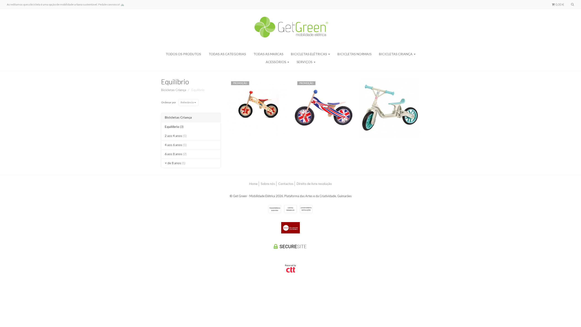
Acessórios (276, 62)
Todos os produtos (183, 54)
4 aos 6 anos (176, 145)
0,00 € (559, 4)
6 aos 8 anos (176, 154)
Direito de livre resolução (314, 184)
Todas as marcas (268, 54)
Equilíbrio (175, 81)
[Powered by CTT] (290, 269)
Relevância (187, 102)
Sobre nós (268, 184)
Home (253, 184)
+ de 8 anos (175, 163)
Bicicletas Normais (354, 54)
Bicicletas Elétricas (309, 54)
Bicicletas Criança (396, 54)
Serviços (305, 62)
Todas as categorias (227, 54)
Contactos (285, 184)
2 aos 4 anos (176, 136)
